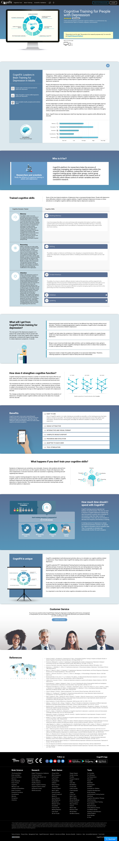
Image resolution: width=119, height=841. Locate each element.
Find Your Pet (55, 807)
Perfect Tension (74, 802)
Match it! (54, 796)
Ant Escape (55, 786)
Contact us (79, 834)
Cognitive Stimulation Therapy (95, 798)
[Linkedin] (63, 761)
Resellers (89, 786)
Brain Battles (91, 815)
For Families (90, 773)
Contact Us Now (59, 619)
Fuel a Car (72, 794)
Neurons (14, 779)
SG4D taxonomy (36, 790)
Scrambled (55, 805)
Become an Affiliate (60, 834)
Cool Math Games (92, 809)
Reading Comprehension (94, 811)
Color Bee (72, 782)
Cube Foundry (74, 788)
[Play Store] (87, 761)
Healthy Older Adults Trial (39, 777)
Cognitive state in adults (38, 786)
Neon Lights (55, 790)
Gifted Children (91, 813)
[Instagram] (59, 761)
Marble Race (55, 802)
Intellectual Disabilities (18, 788)
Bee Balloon (73, 784)
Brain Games (91, 803)
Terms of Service (16, 834)
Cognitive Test (18, 2)
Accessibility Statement (91, 834)
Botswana (16, 837)
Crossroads (73, 786)
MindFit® (90, 782)
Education (90, 779)
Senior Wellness (36, 781)
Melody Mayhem (56, 809)
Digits (71, 781)
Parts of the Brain (17, 777)
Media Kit (52, 834)
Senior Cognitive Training (39, 784)
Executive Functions (17, 792)
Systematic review (37, 788)
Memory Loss (15, 786)
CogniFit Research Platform (75, 36)
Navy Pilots (35, 779)
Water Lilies (73, 807)
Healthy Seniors (36, 782)
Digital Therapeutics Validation (40, 773)
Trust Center (101, 834)
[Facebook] (47, 761)
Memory (14, 796)
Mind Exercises (91, 800)
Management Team (33, 834)
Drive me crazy (56, 792)
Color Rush (55, 811)
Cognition (14, 784)
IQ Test (89, 817)
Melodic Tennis (56, 803)
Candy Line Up (74, 775)
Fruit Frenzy (55, 777)
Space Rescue (56, 798)
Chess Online (55, 773)
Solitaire (54, 782)
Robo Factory (55, 784)
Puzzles (72, 777)
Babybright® (91, 784)
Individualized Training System (95, 794)
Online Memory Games (93, 807)
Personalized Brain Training (95, 802)
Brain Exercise (91, 792)
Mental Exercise (91, 805)
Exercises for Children (93, 788)
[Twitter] (51, 761)
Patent (89, 781)
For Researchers (91, 777)
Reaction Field (74, 809)
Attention (14, 800)
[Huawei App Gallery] (74, 761)
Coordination (15, 794)
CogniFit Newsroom (44, 834)
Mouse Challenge (74, 800)
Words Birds (73, 811)
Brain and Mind (16, 775)
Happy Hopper (74, 773)
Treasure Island (56, 788)
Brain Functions (16, 790)
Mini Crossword (56, 775)
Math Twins (73, 796)
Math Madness (56, 800)
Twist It (72, 805)
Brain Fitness (15, 782)
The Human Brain (16, 773)
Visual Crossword (57, 794)
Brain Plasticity (16, 781)
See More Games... (75, 813)
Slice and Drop (74, 803)
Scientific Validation (40, 2)
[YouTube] (55, 761)
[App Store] (100, 761)
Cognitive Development (93, 790)
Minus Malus (73, 798)
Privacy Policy (24, 834)
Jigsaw (72, 792)
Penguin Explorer (74, 779)
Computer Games (37, 775)
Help (83, 834)
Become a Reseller (70, 834)
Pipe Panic (55, 779)
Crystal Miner (55, 781)
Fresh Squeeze (74, 790)
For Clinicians (91, 775)
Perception (15, 798)
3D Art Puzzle (55, 813)
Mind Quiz (90, 796)
